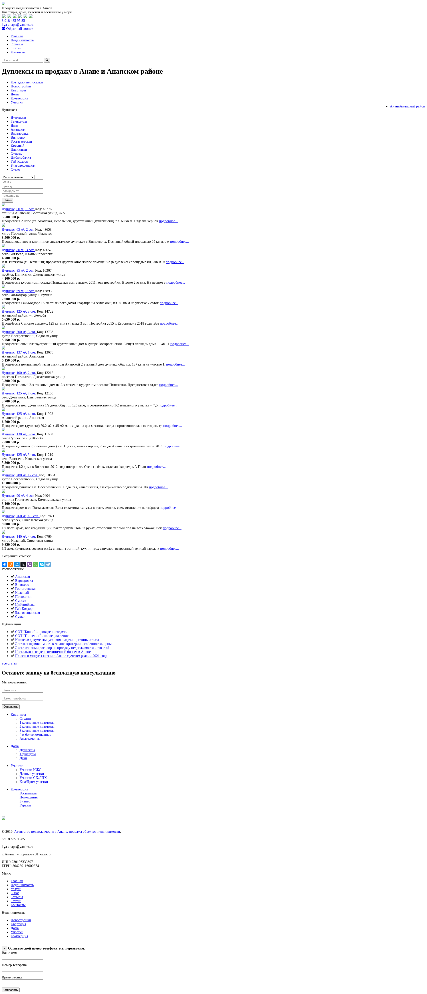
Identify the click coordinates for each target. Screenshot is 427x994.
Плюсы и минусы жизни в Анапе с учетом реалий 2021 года (61, 656)
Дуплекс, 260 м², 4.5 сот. (21, 516)
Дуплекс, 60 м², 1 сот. (18, 209)
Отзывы (17, 44)
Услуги (16, 889)
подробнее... (168, 221)
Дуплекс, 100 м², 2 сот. (19, 373)
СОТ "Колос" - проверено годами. (41, 632)
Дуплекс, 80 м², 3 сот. (18, 250)
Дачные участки (32, 774)
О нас (15, 893)
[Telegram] (48, 564)
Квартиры (18, 90)
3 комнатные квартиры (37, 730)
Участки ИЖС (30, 770)
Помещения (29, 797)
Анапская (18, 129)
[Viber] (29, 564)
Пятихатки (19, 149)
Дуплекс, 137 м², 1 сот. (19, 352)
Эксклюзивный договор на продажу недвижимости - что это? (62, 648)
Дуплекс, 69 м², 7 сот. (18, 291)
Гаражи (25, 805)
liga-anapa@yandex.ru (18, 24)
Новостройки (21, 86)
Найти (8, 200)
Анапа (395, 106)
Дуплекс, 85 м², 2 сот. (18, 270)
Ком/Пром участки (34, 782)
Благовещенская (23, 165)
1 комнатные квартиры (37, 722)
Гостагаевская (21, 141)
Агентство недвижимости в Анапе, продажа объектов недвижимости (67, 831)
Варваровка (19, 133)
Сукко (15, 169)
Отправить (11, 706)
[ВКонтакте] (4, 564)
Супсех (16, 153)
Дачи (14, 125)
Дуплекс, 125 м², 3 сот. (19, 311)
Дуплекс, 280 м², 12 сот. (20, 475)
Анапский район (412, 106)
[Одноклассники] (10, 564)
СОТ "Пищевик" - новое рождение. (42, 636)
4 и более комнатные (35, 734)
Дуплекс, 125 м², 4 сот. (19, 414)
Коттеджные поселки (27, 82)
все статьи (9, 663)
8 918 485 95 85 (13, 20)
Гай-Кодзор (19, 161)
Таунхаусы (19, 121)
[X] (23, 564)
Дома (15, 94)
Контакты (18, 52)
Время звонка (12, 977)
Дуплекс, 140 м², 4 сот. (19, 536)
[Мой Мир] (17, 564)
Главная (17, 36)
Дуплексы (18, 117)
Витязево (18, 137)
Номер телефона (14, 965)
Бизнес (25, 801)
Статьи (16, 48)
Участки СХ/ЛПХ (33, 778)
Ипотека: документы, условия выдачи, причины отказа (57, 640)
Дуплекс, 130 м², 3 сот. (19, 434)
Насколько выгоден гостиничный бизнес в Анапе (53, 652)
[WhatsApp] (35, 564)
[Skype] (41, 564)
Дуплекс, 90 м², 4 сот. (18, 495)
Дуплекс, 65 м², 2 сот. (18, 229)
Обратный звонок (19, 28)
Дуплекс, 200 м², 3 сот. (19, 332)
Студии (25, 718)
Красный (17, 145)
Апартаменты (30, 738)
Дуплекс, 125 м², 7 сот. (19, 393)
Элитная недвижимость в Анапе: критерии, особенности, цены (63, 644)
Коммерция (19, 98)
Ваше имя (9, 953)
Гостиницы (28, 793)
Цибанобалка (21, 157)
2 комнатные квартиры (37, 726)
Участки (17, 102)
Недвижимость (22, 40)
